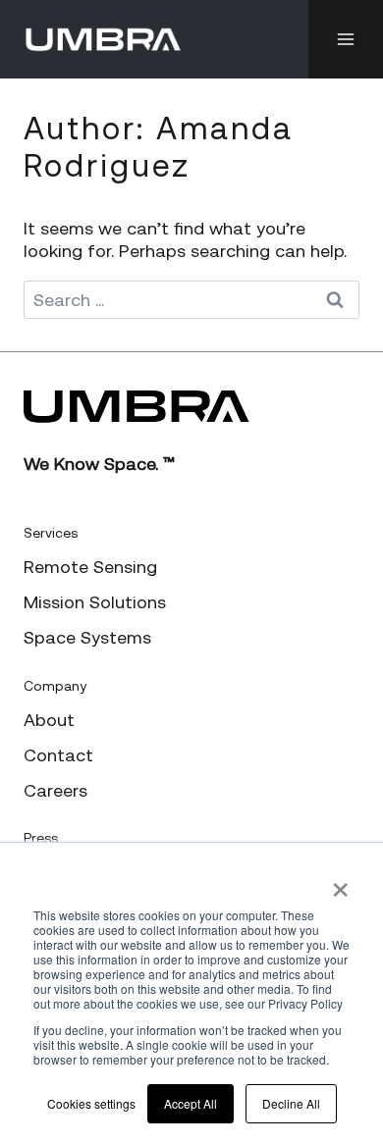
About (49, 719)
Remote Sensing (90, 566)
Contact (58, 755)
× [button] (340, 883)
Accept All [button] (190, 1103)
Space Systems (87, 637)
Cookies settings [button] (91, 1103)
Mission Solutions (95, 602)
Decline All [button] (291, 1103)
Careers (55, 790)
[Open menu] (345, 39)
